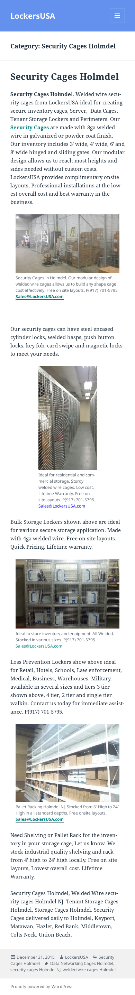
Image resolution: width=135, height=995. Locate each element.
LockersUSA (32, 15)
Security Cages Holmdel (64, 76)
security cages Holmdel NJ (35, 970)
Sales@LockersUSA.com (40, 296)
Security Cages (29, 127)
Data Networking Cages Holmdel (81, 963)
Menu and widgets (117, 22)
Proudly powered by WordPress (41, 986)
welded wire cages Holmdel (89, 970)
